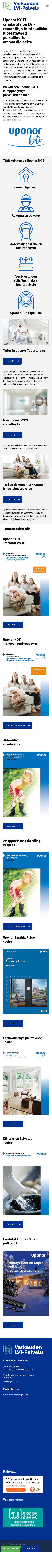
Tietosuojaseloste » (11, 1381)
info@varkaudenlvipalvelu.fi (21, 1370)
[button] (47, 5)
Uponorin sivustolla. (12, 120)
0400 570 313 (31, 1548)
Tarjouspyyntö (12, 1548)
